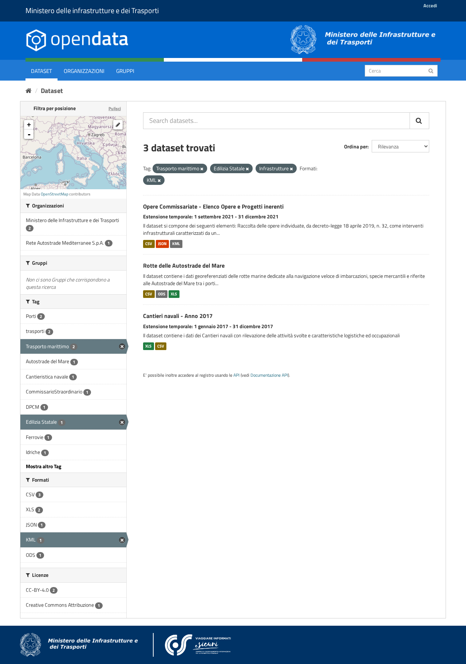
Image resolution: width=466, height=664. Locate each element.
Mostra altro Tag (43, 466)
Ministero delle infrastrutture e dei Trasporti (92, 10)
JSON (162, 243)
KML (176, 243)
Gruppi (125, 71)
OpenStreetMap (54, 194)
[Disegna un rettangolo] (118, 124)
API (236, 375)
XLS (174, 294)
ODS (161, 294)
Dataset (41, 71)
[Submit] (431, 70)
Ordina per (355, 146)
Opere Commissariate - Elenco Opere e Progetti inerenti (213, 206)
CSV (148, 243)
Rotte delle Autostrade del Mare (184, 265)
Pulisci (114, 108)
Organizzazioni (84, 71)
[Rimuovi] (202, 169)
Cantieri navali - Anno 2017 (178, 315)
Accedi (430, 5)
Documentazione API (269, 375)
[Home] (28, 91)
